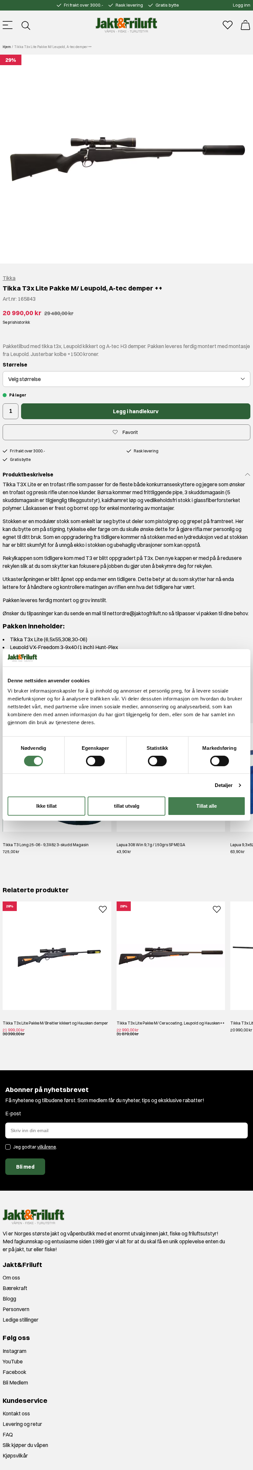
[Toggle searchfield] (25, 25)
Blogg (9, 1298)
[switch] (95, 761)
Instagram (14, 1351)
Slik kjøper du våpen (25, 1445)
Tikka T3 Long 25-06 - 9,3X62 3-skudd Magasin (46, 844)
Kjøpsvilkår (15, 1455)
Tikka (9, 278)
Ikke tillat (46, 806)
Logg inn (241, 5)
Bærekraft (15, 1288)
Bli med (25, 1166)
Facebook (14, 1372)
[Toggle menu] (8, 25)
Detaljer (224, 785)
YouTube (13, 1361)
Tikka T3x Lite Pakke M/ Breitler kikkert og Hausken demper (55, 1023)
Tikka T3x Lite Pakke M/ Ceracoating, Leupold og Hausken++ (171, 1023)
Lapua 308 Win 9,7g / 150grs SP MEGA (151, 844)
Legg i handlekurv (135, 411)
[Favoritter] (228, 25)
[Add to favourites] (103, 908)
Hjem (7, 47)
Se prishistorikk (16, 322)
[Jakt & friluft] (126, 25)
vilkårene (46, 1147)
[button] (126, 159)
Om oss (11, 1277)
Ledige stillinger (21, 1319)
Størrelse (15, 364)
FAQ (8, 1434)
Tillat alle (206, 806)
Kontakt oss (16, 1413)
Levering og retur (22, 1424)
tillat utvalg (126, 806)
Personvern (16, 1309)
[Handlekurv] (245, 25)
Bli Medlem (15, 1382)
